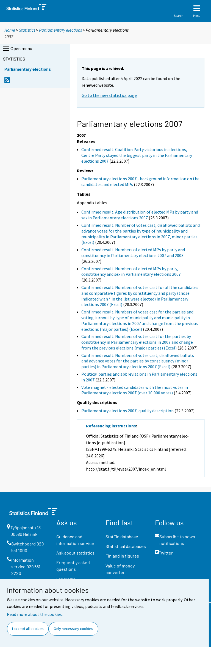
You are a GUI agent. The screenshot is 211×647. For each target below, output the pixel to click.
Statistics (27, 30)
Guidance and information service (75, 540)
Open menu (21, 48)
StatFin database (122, 536)
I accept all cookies (28, 628)
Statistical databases (126, 546)
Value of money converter (120, 569)
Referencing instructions (111, 425)
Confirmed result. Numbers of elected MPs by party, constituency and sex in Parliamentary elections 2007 (131, 271)
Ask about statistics (75, 552)
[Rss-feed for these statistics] (7, 81)
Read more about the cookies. (35, 614)
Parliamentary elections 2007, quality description (127, 410)
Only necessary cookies (73, 628)
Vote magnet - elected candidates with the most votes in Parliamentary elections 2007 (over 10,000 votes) (134, 390)
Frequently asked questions (73, 566)
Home (9, 30)
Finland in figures (122, 555)
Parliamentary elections (60, 30)
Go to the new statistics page (109, 95)
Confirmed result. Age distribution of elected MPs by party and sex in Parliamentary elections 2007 (139, 214)
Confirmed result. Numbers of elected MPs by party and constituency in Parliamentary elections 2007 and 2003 (133, 252)
